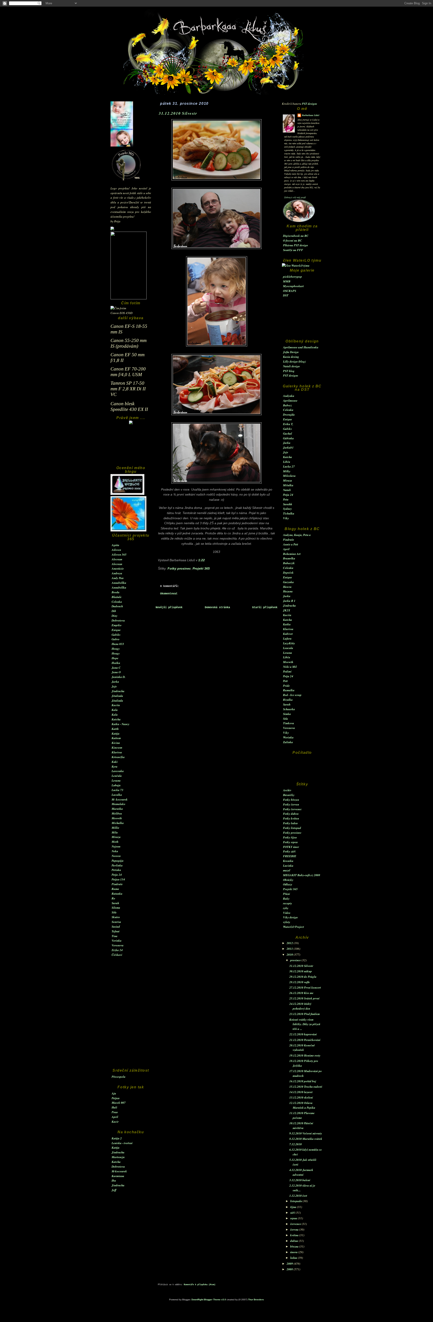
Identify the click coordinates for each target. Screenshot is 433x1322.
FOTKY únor (291, 847)
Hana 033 (118, 644)
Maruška (117, 809)
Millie (115, 828)
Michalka (118, 823)
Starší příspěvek (264, 607)
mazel (286, 870)
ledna (294, 1258)
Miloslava (289, 476)
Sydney (287, 509)
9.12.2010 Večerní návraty (305, 1133)
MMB (286, 281)
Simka (287, 714)
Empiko (117, 625)
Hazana (288, 591)
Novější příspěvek (169, 607)
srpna (294, 1218)
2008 (290, 1269)
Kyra (114, 766)
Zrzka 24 (117, 950)
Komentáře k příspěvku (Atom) (199, 1285)
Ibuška (116, 663)
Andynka (288, 396)
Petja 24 (117, 875)
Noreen (116, 856)
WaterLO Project (293, 927)
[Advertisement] (131, 447)
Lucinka (288, 865)
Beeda (116, 592)
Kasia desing (291, 357)
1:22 (201, 560)
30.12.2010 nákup (300, 971)
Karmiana (118, 1176)
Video (286, 913)
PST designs (309, 104)
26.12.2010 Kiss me (301, 993)
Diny (114, 616)
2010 (290, 954)
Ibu (114, 1180)
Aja (114, 1093)
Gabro (116, 639)
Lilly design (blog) (294, 361)
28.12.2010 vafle (299, 982)
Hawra (287, 587)
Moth (115, 842)
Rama (115, 889)
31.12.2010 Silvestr (301, 966)
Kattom (116, 738)
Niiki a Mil (290, 667)
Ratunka (117, 893)
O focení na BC (292, 240)
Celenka (117, 602)
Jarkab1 (288, 447)
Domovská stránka (217, 607)
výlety (286, 922)
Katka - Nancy (120, 724)
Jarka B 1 (289, 601)
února (294, 1252)
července (296, 1224)
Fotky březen (291, 800)
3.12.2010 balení (299, 1180)
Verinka (117, 940)
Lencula (288, 648)
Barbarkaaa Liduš (310, 115)
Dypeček (288, 572)
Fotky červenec (292, 809)
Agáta (115, 545)
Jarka (115, 682)
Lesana (116, 780)
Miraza (116, 837)
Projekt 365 (290, 889)
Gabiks (116, 635)
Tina (114, 936)
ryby (285, 908)
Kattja (116, 733)
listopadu (296, 1201)
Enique (116, 630)
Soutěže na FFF (293, 250)
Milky (286, 471)
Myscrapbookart (293, 286)
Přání (286, 894)
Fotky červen (291, 804)
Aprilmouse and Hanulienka (300, 347)
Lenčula (117, 776)
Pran (115, 1112)
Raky (286, 898)
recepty (287, 903)
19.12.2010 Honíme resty (304, 1055)
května (294, 1235)
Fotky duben (291, 814)
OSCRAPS (289, 291)
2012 (290, 943)
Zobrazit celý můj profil (295, 197)
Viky (286, 518)
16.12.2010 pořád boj (302, 1081)
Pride (286, 686)
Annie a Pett (290, 544)
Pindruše (117, 884)
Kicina (116, 743)
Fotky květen (291, 818)
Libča (286, 462)
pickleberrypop (292, 277)
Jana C (116, 668)
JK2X (286, 610)
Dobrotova (118, 620)
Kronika (288, 861)
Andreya (117, 573)
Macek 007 (119, 1103)
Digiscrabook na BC (296, 236)
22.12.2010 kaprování (303, 1034)
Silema (116, 907)
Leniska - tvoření (122, 1143)
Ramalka (289, 690)
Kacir (115, 1122)
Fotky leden (290, 823)
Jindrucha (118, 691)
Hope (115, 658)
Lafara (287, 638)
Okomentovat (168, 593)
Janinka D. (118, 677)
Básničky (289, 795)
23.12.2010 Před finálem (304, 1014)
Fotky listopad (292, 828)
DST (285, 295)
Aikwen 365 (119, 554)
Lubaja (116, 785)
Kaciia (116, 705)
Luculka (117, 795)
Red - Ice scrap (292, 695)
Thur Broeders (256, 1299)
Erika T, (288, 424)
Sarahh (287, 504)
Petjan (116, 1098)
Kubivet (288, 634)
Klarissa (117, 752)
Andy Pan (118, 578)
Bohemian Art (292, 554)
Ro (113, 898)
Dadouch (117, 606)
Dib (114, 611)
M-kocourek (119, 1171)
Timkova (288, 723)
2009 (290, 1263)
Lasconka (118, 771)
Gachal (287, 433)
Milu (115, 832)
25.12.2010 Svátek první (304, 998)
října (293, 1207)
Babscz (287, 405)
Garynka (288, 582)
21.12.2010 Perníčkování (304, 1040)
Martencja (118, 1157)
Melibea (117, 813)
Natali (287, 490)
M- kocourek (120, 799)
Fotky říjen (290, 837)
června (294, 1229)
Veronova (118, 945)
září (293, 1212)
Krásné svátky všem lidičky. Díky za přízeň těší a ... (304, 1024)
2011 (290, 949)
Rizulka (288, 700)
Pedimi (287, 671)
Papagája (118, 861)
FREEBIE (289, 856)
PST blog (289, 371)
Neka (115, 851)
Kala (115, 710)
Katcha (116, 719)
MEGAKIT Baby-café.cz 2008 (301, 875)
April (115, 1117)
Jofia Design (291, 352)
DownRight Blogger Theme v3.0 (208, 1299)
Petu (285, 499)
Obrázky (288, 880)
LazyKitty (289, 643)
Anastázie (118, 568)
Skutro (116, 917)
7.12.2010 (295, 1144)
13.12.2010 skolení (301, 1097)
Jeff (114, 1190)
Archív (287, 790)
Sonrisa (116, 922)
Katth (115, 729)
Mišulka (288, 485)
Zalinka (288, 742)
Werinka (288, 737)
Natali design (291, 366)
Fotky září (289, 851)
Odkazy (287, 884)
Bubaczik (289, 563)
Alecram (117, 559)
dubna (294, 1241)
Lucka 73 (117, 790)
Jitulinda (117, 696)
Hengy (116, 649)
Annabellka (119, 583)
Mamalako (118, 804)
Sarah (115, 903)
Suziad (116, 926)
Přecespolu (118, 1077)
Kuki (115, 762)
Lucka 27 (289, 466)
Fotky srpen (290, 842)
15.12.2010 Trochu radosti (305, 1087)
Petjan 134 (118, 879)
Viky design (290, 917)
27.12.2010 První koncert (305, 987)
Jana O (116, 672)
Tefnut (116, 931)
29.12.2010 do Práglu (302, 977)
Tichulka (288, 513)
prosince (296, 960)
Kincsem (117, 747)
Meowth (117, 818)
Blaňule (117, 597)
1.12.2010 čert (298, 1196)
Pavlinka (117, 865)
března (294, 1246)
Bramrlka (289, 558)
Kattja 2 (117, 1138)
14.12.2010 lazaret (301, 1092)
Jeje (114, 686)
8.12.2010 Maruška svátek (305, 1139)
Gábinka (288, 438)
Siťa (114, 912)
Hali (114, 1107)
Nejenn (116, 846)
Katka (287, 624)
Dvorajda (289, 414)
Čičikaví (117, 955)
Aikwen (116, 550)
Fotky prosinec (292, 833)
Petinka (116, 870)
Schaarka (289, 709)
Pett (285, 681)
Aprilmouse (290, 400)
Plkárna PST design (295, 245)
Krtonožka (118, 757)
